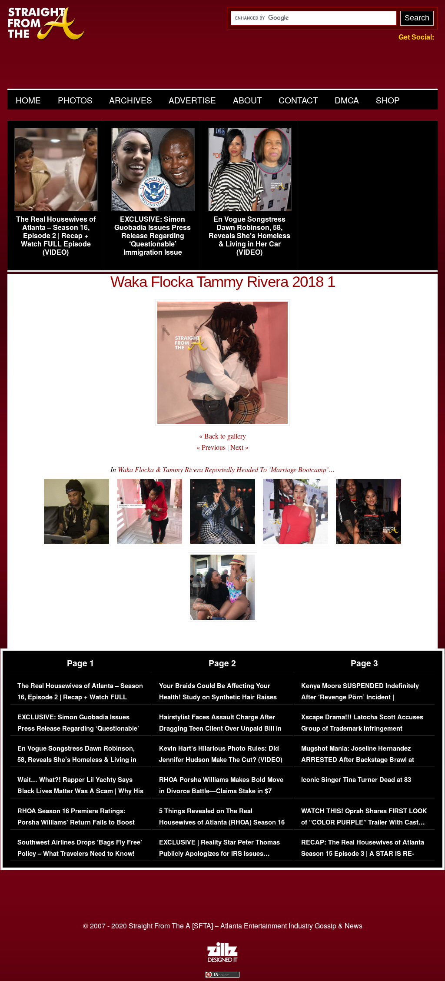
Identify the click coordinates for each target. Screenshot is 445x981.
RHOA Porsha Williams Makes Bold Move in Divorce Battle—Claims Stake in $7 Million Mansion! (221, 790)
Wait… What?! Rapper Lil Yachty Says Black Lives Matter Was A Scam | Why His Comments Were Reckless (80, 790)
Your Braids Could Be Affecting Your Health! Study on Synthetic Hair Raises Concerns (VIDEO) (218, 696)
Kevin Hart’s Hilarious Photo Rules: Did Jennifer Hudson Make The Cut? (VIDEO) (220, 754)
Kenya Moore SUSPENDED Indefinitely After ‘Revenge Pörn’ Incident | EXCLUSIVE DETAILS (360, 696)
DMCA (347, 100)
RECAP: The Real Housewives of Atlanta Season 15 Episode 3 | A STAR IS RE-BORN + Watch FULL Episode (362, 853)
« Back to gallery (222, 435)
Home (28, 100)
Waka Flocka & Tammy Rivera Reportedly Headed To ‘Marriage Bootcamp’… (226, 469)
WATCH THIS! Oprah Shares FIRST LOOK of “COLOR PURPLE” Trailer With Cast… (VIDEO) (364, 822)
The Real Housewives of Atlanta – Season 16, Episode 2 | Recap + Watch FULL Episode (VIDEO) (56, 235)
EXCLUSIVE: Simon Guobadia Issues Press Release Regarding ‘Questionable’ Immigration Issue (152, 235)
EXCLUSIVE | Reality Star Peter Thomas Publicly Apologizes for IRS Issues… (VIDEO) (219, 853)
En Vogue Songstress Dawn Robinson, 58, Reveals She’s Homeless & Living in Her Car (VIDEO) (249, 235)
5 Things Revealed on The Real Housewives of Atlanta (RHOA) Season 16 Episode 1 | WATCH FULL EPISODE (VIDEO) (222, 827)
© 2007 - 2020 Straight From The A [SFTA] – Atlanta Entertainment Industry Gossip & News (222, 926)
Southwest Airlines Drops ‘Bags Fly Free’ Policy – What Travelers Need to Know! (79, 848)
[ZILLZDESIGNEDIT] (222, 960)
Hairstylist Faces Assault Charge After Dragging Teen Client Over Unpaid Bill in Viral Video (220, 728)
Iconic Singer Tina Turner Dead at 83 (356, 779)
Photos (75, 100)
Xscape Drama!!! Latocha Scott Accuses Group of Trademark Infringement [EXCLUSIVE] (362, 728)
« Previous (211, 447)
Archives (130, 100)
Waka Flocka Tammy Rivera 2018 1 (222, 281)
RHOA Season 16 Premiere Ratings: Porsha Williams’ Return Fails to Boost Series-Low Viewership (76, 822)
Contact (298, 100)
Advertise (192, 100)
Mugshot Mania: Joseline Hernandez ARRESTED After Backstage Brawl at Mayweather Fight (357, 759)
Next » (239, 447)
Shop (388, 100)
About (247, 100)
